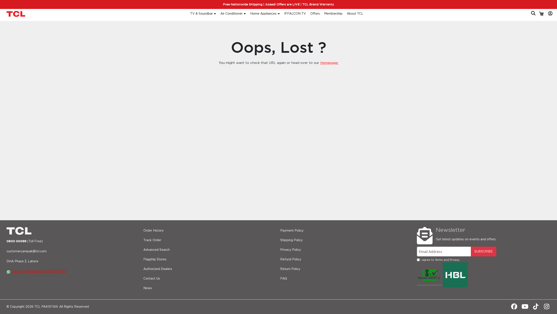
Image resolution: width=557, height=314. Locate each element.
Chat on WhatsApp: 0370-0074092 (39, 271)
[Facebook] (514, 308)
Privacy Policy (290, 249)
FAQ (283, 278)
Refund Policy (290, 259)
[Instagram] (546, 308)
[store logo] (16, 14)
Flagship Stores (154, 259)
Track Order (152, 240)
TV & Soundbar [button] (201, 13)
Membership (333, 13)
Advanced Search (156, 249)
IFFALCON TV (295, 13)
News (147, 288)
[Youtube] (525, 308)
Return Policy (290, 269)
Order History (153, 230)
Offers (315, 13)
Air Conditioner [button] (231, 13)
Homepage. (329, 63)
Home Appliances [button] (263, 13)
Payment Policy (292, 230)
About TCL (355, 13)
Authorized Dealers (157, 269)
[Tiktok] (536, 308)
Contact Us (151, 278)
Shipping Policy (291, 240)
